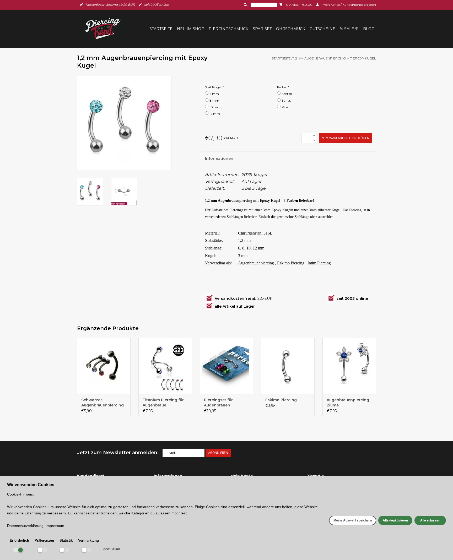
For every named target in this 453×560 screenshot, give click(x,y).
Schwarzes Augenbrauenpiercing (102, 402)
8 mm (214, 100)
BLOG (368, 28)
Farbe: (283, 87)
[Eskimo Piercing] (288, 366)
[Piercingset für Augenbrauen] (226, 366)
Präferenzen (44, 540)
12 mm (214, 114)
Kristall (287, 94)
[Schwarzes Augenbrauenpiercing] (104, 366)
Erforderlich (19, 540)
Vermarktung (88, 540)
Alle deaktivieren (395, 520)
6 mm (214, 94)
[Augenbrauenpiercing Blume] (349, 366)
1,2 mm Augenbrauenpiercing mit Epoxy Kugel (334, 58)
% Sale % (349, 28)
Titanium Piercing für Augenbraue (163, 402)
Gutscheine (322, 28)
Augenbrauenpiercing (256, 263)
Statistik (66, 540)
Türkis (286, 100)
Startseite (160, 28)
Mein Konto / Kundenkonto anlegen (349, 5)
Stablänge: (214, 87)
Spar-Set (262, 28)
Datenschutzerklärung (25, 526)
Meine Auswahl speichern (352, 520)
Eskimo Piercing (281, 400)
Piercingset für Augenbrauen (218, 402)
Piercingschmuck (228, 28)
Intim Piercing (319, 263)
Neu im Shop (190, 28)
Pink (285, 107)
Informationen (219, 158)
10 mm (214, 107)
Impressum (55, 526)
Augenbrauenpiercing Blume (348, 402)
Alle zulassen (430, 520)
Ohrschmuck (290, 28)
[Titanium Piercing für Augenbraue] (165, 366)
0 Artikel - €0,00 (299, 5)
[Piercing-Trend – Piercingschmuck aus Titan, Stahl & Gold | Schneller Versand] (106, 29)
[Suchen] (244, 5)
